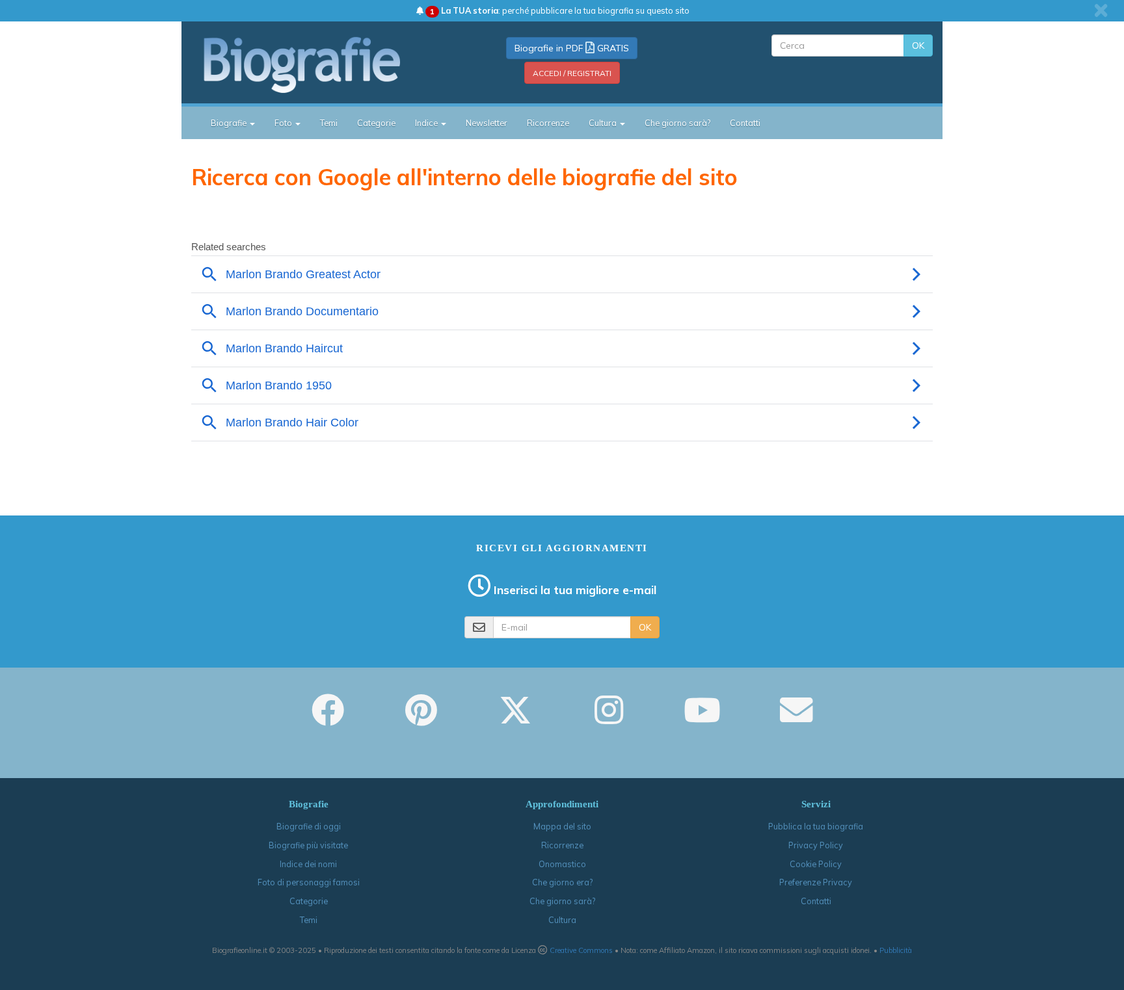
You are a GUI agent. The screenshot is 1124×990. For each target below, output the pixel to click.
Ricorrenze (548, 123)
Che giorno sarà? (677, 123)
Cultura (562, 920)
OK (918, 45)
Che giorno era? (562, 882)
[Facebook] (328, 719)
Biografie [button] (229, 123)
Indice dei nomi (308, 864)
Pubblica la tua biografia (815, 826)
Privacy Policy (815, 845)
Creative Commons (581, 950)
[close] (1101, 10)
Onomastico (562, 864)
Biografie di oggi (308, 826)
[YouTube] (702, 719)
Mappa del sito (562, 826)
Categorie (376, 123)
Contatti (745, 123)
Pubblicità (895, 950)
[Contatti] (796, 719)
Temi (329, 123)
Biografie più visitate (308, 845)
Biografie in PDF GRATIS (572, 48)
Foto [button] (284, 123)
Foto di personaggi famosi (309, 882)
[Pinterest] (421, 719)
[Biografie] (318, 64)
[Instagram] (609, 719)
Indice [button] (427, 123)
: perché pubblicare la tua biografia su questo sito (559, 10)
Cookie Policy (816, 864)
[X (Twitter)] (515, 719)
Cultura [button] (604, 123)
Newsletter (486, 123)
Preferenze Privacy (815, 882)
